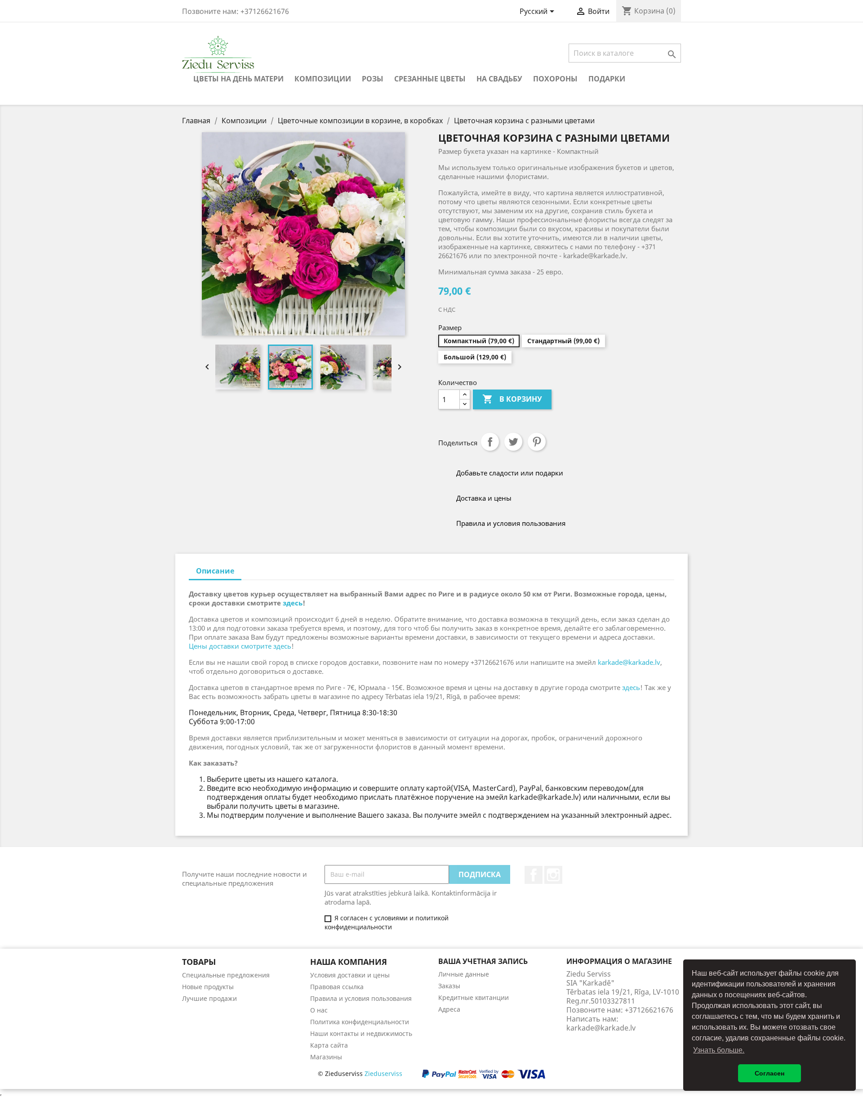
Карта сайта (329, 1045)
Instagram (553, 875)
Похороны (555, 79)
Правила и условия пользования (361, 998)
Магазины (326, 1057)
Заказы (449, 985)
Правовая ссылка (337, 986)
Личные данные (463, 974)
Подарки (606, 79)
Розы (372, 79)
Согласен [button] (769, 1073)
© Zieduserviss (360, 1073)
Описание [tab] (215, 571)
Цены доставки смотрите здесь (240, 645)
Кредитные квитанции (473, 997)
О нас (319, 1010)
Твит (513, 442)
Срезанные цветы (430, 79)
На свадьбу (499, 79)
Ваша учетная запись (483, 961)
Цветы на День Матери (238, 79)
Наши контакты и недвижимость (361, 1033)
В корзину (512, 399)
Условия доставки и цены (350, 975)
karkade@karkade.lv (629, 662)
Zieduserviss (383, 1073)
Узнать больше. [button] (718, 1050)
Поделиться (490, 442)
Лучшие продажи (209, 998)
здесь (292, 602)
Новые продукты (208, 986)
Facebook (534, 875)
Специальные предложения (226, 975)
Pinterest (537, 442)
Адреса (449, 1009)
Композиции (322, 79)
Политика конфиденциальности (359, 1021)
